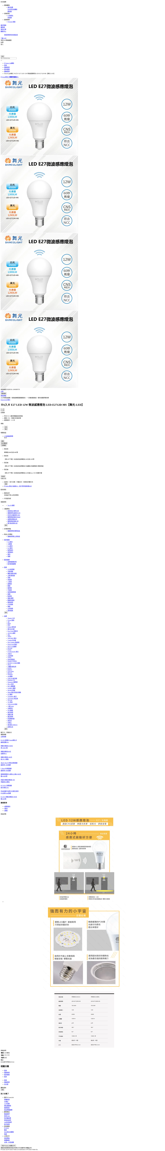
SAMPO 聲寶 (11, 688)
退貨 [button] (11, 35)
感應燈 (10, 584)
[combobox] (82, 58)
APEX (9, 636)
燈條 (9, 606)
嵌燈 (9, 594)
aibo (9, 635)
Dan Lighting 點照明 (13, 642)
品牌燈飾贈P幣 (12, 562)
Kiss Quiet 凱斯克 (13, 631)
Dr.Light (10, 648)
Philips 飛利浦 (12, 627)
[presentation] (82, 155)
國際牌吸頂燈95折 (13, 521)
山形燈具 (10, 608)
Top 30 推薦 (11, 505)
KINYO (10, 670)
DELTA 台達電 (12, 646)
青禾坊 (10, 720)
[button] (82, 12)
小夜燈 (10, 581)
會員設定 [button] (15, 35)
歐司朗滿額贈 (12, 564)
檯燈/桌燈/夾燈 (12, 573)
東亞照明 (10, 716)
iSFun (9, 664)
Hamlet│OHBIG (12, 661)
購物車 (3, 27)
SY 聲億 (10, 694)
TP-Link (10, 700)
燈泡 (9, 554)
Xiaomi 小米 (11, 618)
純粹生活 (10, 727)
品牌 (5, 616)
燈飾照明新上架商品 (14, 536)
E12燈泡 (10, 542)
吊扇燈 (10, 579)
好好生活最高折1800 (14, 515)
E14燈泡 (10, 546)
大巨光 (10, 653)
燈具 (5, 567)
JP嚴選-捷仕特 (12, 666)
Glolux (9, 657)
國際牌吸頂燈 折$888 (14, 517)
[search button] (1, 60)
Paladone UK (11, 680)
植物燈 (10, 588)
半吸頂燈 (10, 571)
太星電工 (10, 708)
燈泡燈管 (7, 540)
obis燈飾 (10, 676)
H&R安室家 (11, 659)
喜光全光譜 (11, 629)
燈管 (9, 556)
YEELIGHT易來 (12, 704)
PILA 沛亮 (11, 684)
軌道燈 (10, 596)
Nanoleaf (10, 674)
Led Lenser (11, 671)
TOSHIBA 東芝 (12, 696)
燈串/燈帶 (10, 598)
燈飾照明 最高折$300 (14, 513)
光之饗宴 (10, 710)
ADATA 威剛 (11, 633)
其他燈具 (10, 610)
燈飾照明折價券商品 (14, 531)
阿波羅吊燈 (11, 718)
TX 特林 (10, 702)
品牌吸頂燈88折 (12, 519)
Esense (9, 649)
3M (8, 622)
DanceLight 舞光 (12, 644)
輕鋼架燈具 (11, 600)
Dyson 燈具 (11, 620)
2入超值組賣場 (8, 436)
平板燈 (10, 590)
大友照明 (10, 656)
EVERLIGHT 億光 (13, 651)
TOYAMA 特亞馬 (13, 698)
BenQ (9, 623)
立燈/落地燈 (11, 575)
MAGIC (10, 673)
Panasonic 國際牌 (13, 682)
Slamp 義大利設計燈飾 (14, 692)
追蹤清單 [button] (7, 35)
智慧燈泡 (10, 550)
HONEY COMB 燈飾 (14, 663)
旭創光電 (10, 714)
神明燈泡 (10, 552)
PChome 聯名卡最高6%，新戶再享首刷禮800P (18, 486)
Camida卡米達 (12, 640)
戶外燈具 (10, 604)
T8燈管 (10, 544)
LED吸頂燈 (11, 569)
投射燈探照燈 (12, 592)
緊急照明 (10, 602)
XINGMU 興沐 (12, 638)
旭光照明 (10, 712)
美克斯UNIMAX (12, 725)
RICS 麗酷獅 (11, 686)
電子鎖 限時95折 (13, 523)
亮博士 (10, 722)
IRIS (9, 625)
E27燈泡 (10, 548)
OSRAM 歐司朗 (12, 678)
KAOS (9, 668)
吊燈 (9, 577)
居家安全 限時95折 (13, 511)
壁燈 (9, 586)
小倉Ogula (11, 706)
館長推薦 (7, 559)
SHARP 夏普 (11, 690)
